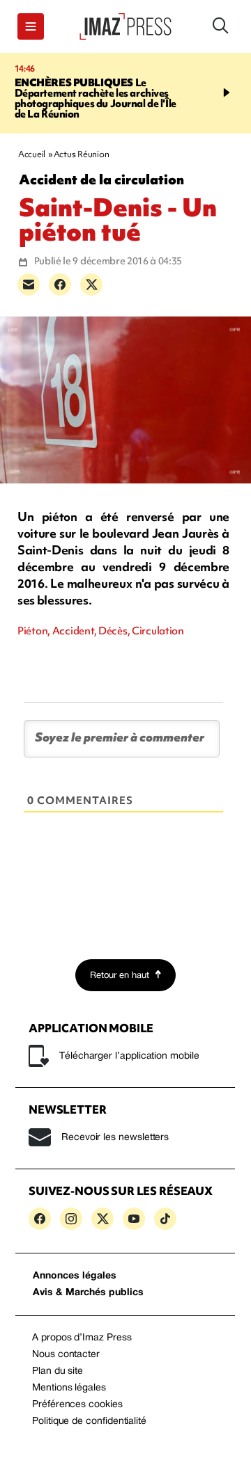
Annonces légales (74, 1276)
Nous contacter (66, 1354)
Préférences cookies (77, 1404)
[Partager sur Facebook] (60, 284)
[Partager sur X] (91, 284)
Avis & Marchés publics (88, 1292)
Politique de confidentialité (89, 1421)
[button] (30, 26)
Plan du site (57, 1371)
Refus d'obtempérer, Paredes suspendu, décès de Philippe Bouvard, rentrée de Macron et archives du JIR (114, 98)
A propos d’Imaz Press (82, 1337)
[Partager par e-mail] (28, 284)
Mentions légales (69, 1388)
